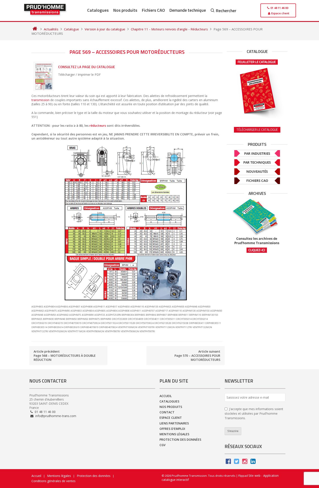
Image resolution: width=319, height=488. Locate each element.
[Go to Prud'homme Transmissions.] (34, 29)
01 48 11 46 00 (45, 412)
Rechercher (226, 10)
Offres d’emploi (172, 429)
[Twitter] (236, 462)
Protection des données (180, 439)
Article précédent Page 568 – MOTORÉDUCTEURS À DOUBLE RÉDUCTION (65, 355)
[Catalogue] (257, 87)
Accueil (166, 396)
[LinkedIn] (253, 462)
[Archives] (257, 225)
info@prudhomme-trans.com (55, 416)
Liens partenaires (174, 423)
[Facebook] (228, 462)
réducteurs (97, 125)
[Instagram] (244, 462)
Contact (167, 412)
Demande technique (187, 10)
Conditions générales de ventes (53, 481)
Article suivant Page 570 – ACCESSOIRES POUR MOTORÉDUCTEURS (197, 355)
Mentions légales (174, 434)
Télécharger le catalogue (257, 129)
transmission (40, 100)
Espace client (171, 418)
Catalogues (98, 10)
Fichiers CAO (153, 10)
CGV (163, 445)
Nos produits (125, 10)
